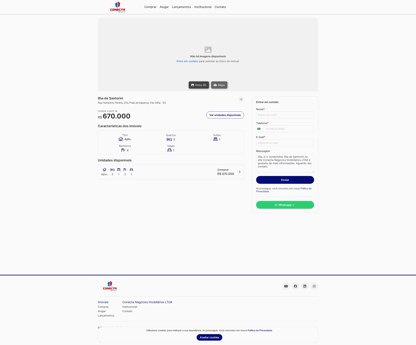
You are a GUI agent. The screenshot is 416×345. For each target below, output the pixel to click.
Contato (220, 7)
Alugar (164, 7)
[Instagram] (314, 286)
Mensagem (263, 151)
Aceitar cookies (209, 337)
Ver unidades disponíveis (225, 115)
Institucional (202, 7)
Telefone (262, 123)
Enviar (285, 180)
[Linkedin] (305, 286)
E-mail (260, 137)
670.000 (116, 116)
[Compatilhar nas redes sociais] (241, 99)
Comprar (150, 7)
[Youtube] (286, 286)
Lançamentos (181, 7)
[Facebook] (295, 286)
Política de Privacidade (260, 330)
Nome (260, 109)
